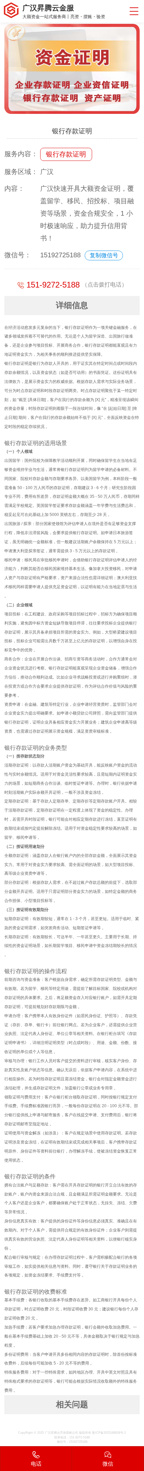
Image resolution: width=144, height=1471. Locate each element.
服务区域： (21, 171)
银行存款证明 (66, 154)
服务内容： (21, 154)
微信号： (17, 255)
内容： (14, 188)
